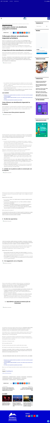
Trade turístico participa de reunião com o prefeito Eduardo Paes (26, 389)
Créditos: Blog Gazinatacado (7, 373)
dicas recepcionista (5, 379)
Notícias (9, 25)
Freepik (7, 371)
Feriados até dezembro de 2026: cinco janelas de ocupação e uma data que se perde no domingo (28, 404)
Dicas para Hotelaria (4, 25)
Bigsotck (11, 371)
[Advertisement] (25, 10)
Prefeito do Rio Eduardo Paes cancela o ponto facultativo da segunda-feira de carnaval (8, 389)
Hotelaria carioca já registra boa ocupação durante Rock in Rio (6, 404)
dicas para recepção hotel (17, 378)
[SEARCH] (47, 26)
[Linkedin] (32, 416)
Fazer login (17, 1)
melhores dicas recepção (20, 379)
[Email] (37, 416)
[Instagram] (29, 416)
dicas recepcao (24, 378)
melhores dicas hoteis (12, 379)
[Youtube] (34, 416)
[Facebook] (26, 416)
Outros (11, 25)
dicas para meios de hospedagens (7, 378)
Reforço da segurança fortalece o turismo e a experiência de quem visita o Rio (17, 404)
